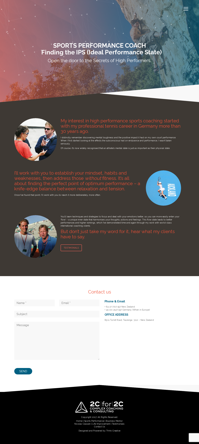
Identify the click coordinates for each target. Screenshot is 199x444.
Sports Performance (94, 421)
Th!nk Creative (113, 431)
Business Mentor (114, 421)
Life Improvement (101, 424)
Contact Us (99, 426)
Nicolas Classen (82, 424)
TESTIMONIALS (71, 248)
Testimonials (118, 424)
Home (79, 421)
